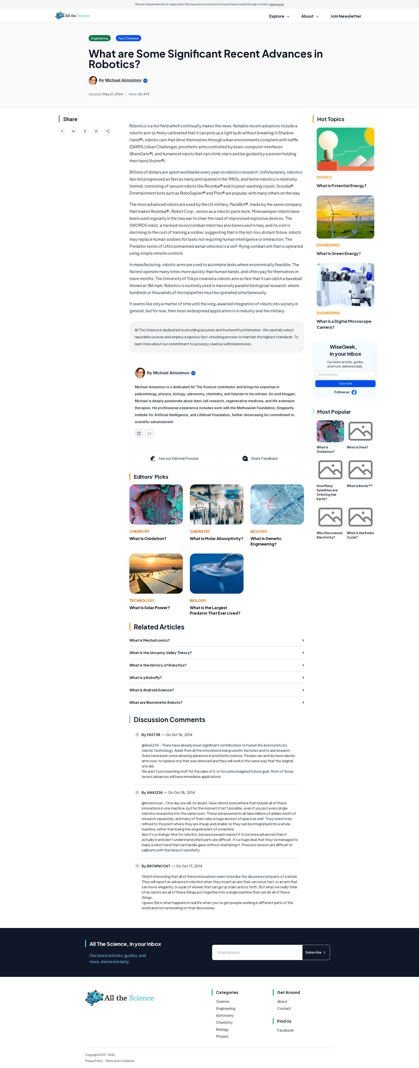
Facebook (285, 1030)
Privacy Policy (94, 1061)
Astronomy (225, 1015)
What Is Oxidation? (148, 538)
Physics (324, 177)
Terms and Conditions (119, 1061)
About (282, 1001)
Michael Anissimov (123, 80)
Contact (284, 1008)
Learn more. (276, 4)
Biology (259, 531)
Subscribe (345, 383)
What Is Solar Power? (149, 607)
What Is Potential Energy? (342, 185)
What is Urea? (357, 447)
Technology (142, 600)
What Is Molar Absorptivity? (216, 538)
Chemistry (139, 531)
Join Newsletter (346, 16)
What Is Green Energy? (339, 253)
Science (222, 1001)
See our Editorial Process (178, 458)
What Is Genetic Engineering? (266, 541)
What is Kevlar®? (360, 486)
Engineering (328, 245)
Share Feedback (264, 458)
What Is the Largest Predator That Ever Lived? (215, 610)
